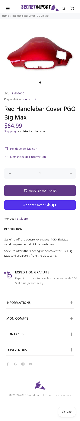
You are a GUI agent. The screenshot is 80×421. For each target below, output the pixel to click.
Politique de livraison (23, 148)
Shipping (10, 131)
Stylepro (22, 218)
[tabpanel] (40, 52)
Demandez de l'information (28, 157)
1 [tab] (40, 82)
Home (5, 16)
